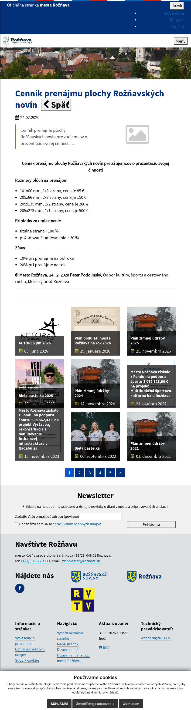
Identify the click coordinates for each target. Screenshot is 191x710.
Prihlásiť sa (151, 524)
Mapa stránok (67, 644)
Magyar (177, 19)
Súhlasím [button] (59, 704)
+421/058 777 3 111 (35, 561)
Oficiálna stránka (38, 5)
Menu (181, 41)
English (177, 26)
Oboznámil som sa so (60, 524)
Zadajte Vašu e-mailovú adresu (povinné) (47, 516)
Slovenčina (174, 13)
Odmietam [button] (131, 704)
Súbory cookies (27, 660)
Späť (59, 104)
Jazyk (177, 5)
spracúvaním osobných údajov (77, 524)
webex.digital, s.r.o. (156, 638)
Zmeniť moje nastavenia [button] (95, 704)
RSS (105, 647)
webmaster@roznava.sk (81, 561)
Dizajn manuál (68, 649)
